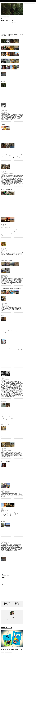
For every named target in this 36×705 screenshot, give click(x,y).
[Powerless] (3, 344)
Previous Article (7, 602)
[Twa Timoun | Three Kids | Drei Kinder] (3, 50)
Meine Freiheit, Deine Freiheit (5, 461)
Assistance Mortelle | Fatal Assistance (6, 260)
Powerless (2, 337)
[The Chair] (12, 50)
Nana (2, 481)
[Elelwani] (3, 321)
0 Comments (6, 652)
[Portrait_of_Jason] (3, 63)
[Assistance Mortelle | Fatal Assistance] (16, 50)
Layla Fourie (3, 141)
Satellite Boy (3, 215)
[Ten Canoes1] (16, 70)
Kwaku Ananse (3, 81)
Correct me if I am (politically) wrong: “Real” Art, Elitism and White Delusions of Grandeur (11, 649)
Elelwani (2, 315)
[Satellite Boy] (8, 50)
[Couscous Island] (8, 63)
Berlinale (13, 23)
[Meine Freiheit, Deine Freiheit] (3, 70)
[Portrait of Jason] (8, 376)
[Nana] (8, 70)
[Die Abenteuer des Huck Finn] (12, 63)
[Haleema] (3, 447)
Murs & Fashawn (6, 604)
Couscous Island (3, 401)
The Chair (2, 240)
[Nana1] (8, 488)
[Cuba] (3, 76)
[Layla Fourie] (3, 148)
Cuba (2, 555)
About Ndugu (3, 124)
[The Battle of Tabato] (3, 108)
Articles (3, 652)
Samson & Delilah (3, 501)
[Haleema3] (16, 63)
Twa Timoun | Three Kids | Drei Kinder (6, 189)
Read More (14, 119)
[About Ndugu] (3, 130)
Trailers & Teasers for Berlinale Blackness (17, 604)
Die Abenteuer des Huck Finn (5, 424)
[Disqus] (12, 669)
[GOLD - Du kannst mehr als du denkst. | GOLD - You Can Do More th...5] (3, 301)
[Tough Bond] (3, 169)
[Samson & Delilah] (12, 70)
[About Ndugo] (8, 130)
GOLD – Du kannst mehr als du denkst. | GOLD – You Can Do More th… (11, 288)
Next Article (17, 602)
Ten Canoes (3, 521)
